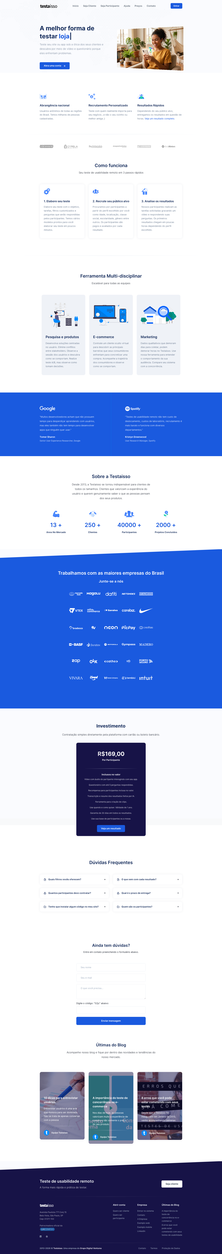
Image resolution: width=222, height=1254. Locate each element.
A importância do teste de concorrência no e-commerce (110, 1102)
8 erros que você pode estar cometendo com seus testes (159, 1102)
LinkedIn (141, 1231)
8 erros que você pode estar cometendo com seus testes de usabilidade (172, 1230)
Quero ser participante (118, 1216)
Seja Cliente (89, 6)
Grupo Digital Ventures (91, 1248)
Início (76, 6)
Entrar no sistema (145, 1211)
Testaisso (57, 1248)
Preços (138, 6)
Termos (153, 1248)
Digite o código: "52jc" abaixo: (92, 1003)
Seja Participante (110, 6)
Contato (151, 6)
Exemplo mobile (144, 1227)
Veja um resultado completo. (160, 118)
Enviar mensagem (111, 1020)
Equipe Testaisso (60, 1132)
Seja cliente (172, 1184)
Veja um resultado (111, 828)
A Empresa (142, 1219)
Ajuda (127, 6)
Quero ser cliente (121, 1211)
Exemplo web (143, 1223)
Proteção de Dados (171, 1248)
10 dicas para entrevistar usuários (61, 1100)
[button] (74, 879)
